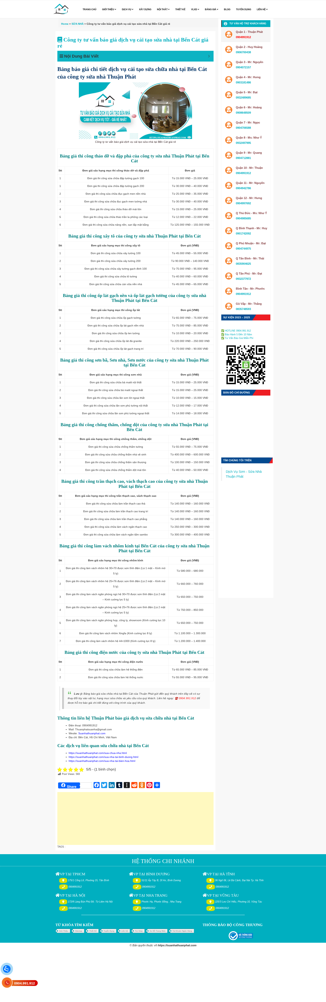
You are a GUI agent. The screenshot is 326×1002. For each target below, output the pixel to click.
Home (64, 23)
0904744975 (243, 248)
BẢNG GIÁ (211, 9)
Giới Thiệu (63, 931)
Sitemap (78, 931)
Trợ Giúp (139, 931)
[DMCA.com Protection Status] (232, 326)
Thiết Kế (93, 931)
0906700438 (243, 52)
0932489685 (243, 97)
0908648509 (243, 112)
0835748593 (243, 309)
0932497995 (243, 142)
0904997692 (243, 203)
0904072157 (243, 67)
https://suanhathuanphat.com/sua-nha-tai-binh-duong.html (103, 756)
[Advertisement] (135, 820)
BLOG (227, 9)
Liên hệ (124, 931)
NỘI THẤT (162, 9)
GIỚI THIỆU (108, 9)
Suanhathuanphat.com (91, 733)
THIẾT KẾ (180, 9)
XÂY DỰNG (145, 9)
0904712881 (243, 158)
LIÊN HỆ (261, 9)
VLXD (194, 9)
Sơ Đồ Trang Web (157, 931)
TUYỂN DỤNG (243, 9)
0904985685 (243, 218)
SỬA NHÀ (78, 23)
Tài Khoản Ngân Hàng (182, 931)
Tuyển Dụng (109, 931)
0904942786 (243, 188)
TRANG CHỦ (89, 9)
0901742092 (243, 233)
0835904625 (243, 263)
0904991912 (243, 173)
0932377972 (243, 278)
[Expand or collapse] (209, 56)
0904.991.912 (24, 983)
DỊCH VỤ (127, 9)
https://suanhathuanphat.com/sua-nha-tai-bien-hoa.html (102, 760)
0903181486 (243, 82)
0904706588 (243, 127)
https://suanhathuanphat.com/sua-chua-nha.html (98, 752)
